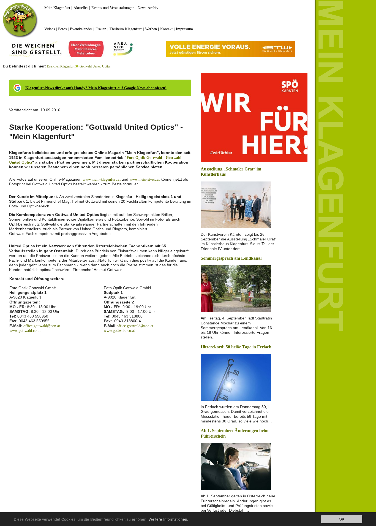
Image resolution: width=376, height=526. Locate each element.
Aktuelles (80, 8)
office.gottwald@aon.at (41, 326)
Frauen (101, 29)
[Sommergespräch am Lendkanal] (236, 288)
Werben (151, 29)
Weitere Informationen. (168, 519)
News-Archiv (148, 8)
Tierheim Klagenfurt (126, 29)
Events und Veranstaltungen (112, 8)
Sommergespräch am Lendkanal (231, 258)
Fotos (62, 29)
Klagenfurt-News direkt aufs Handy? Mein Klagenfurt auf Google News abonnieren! (96, 88)
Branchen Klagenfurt (60, 66)
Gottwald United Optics (95, 66)
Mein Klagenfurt (57, 8)
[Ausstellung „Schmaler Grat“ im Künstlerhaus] (236, 204)
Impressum (184, 29)
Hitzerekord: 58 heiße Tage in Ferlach (236, 347)
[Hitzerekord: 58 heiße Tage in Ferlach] (236, 377)
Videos (49, 29)
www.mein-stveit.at (144, 179)
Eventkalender (81, 29)
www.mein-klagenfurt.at (102, 179)
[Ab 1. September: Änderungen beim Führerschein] (236, 466)
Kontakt (166, 29)
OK (341, 519)
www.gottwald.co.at (24, 331)
